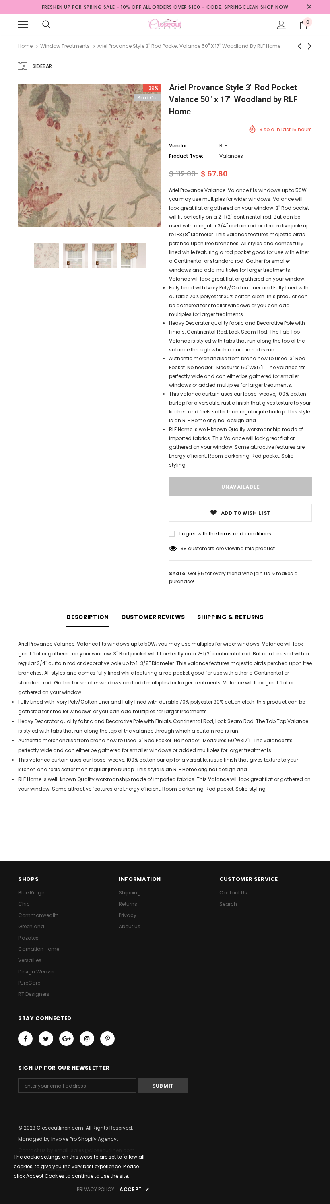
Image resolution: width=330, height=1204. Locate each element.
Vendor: (178, 145)
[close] (309, 7)
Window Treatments (65, 46)
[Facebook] (25, 1038)
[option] (89, 155)
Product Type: (186, 156)
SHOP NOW (274, 7)
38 (184, 548)
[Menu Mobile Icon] (23, 24)
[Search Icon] (46, 25)
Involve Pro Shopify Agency (84, 1139)
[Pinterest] (107, 1038)
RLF (223, 145)
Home (25, 46)
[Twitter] (46, 1038)
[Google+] (66, 1038)
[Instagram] (87, 1038)
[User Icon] (281, 25)
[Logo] (164, 24)
